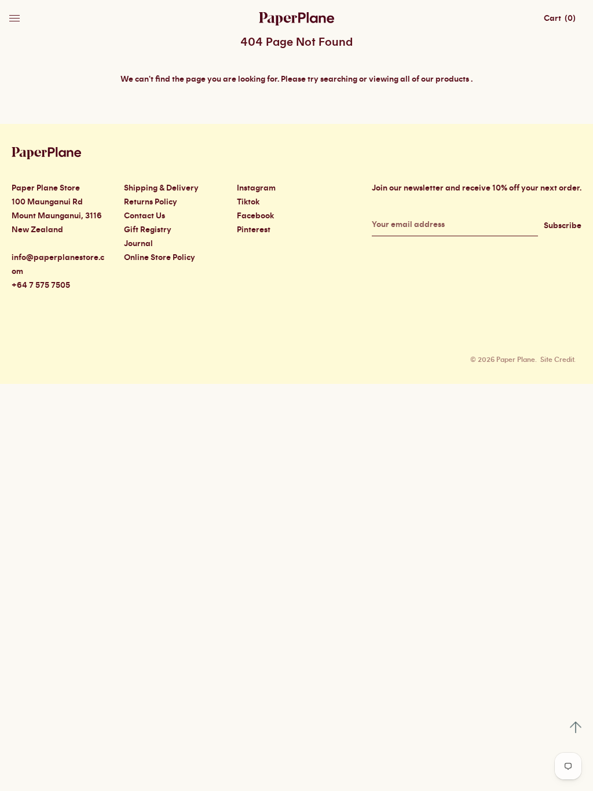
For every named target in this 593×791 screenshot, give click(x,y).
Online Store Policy (159, 258)
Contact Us (144, 216)
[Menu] (15, 15)
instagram (256, 188)
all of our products (434, 79)
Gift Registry (147, 230)
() (560, 18)
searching (338, 79)
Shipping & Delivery (161, 188)
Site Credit (557, 359)
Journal (138, 244)
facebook (255, 216)
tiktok (248, 202)
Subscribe (562, 226)
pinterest (253, 230)
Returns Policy (150, 202)
